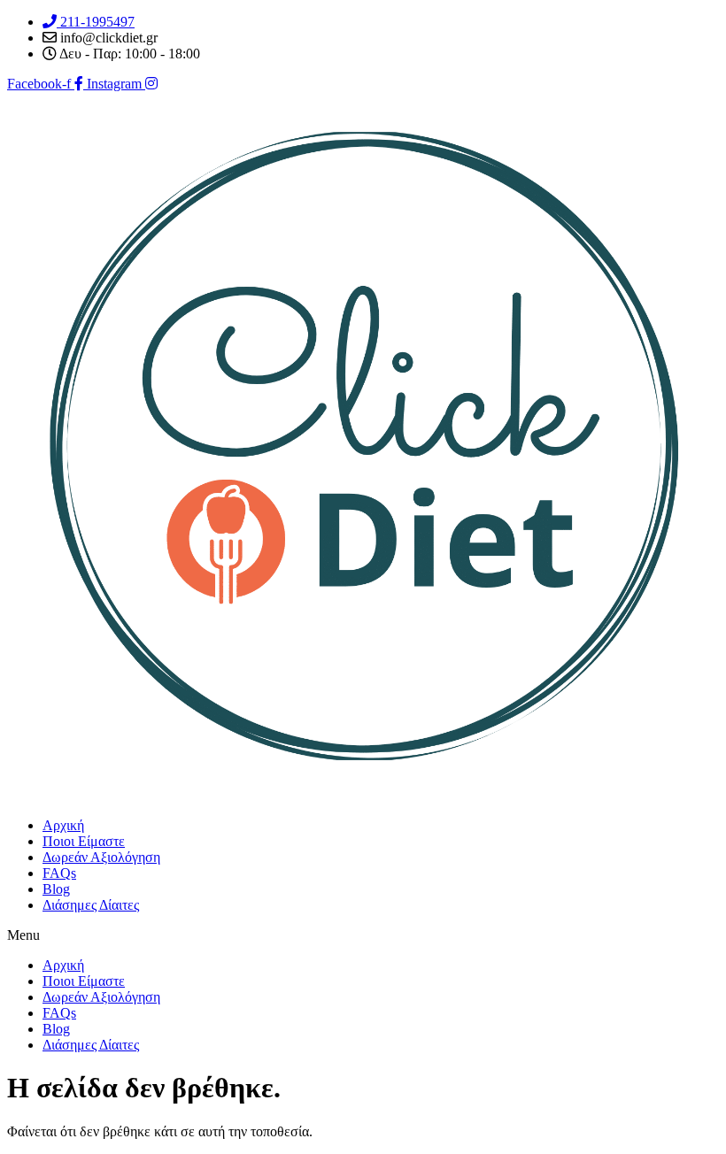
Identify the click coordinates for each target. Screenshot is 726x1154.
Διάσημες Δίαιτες (90, 904)
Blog (56, 888)
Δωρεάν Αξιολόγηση (101, 857)
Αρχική (63, 825)
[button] (363, 935)
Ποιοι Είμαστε (83, 841)
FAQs (59, 873)
